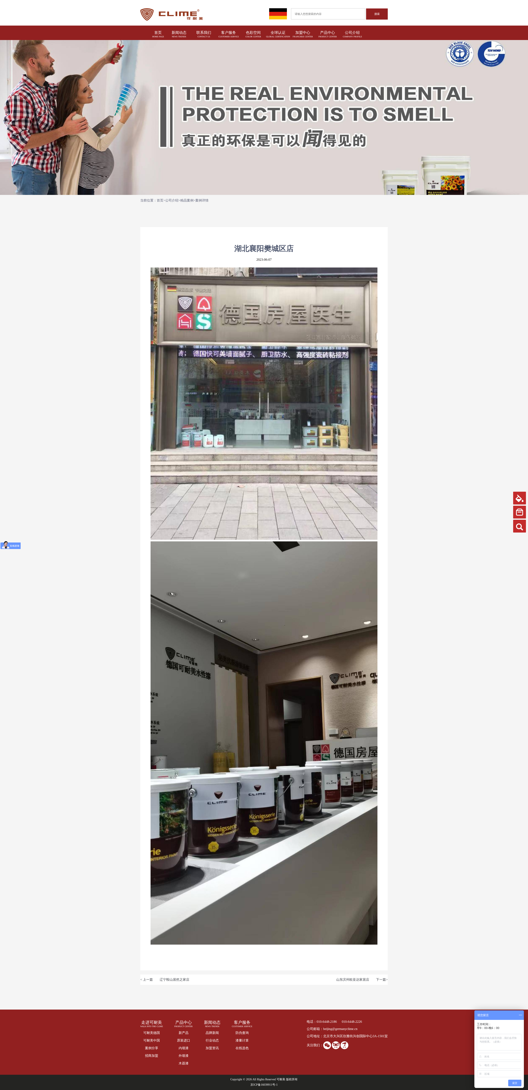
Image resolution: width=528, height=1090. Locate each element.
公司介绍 (352, 33)
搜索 (377, 13)
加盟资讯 (212, 1048)
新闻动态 (179, 33)
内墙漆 (184, 1048)
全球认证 (278, 33)
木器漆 (184, 1063)
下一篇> (382, 979)
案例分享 (151, 1048)
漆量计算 (242, 1040)
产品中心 (327, 33)
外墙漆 (184, 1055)
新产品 (184, 1033)
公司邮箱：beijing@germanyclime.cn (332, 1029)
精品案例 (186, 200)
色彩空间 (253, 33)
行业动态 (212, 1040)
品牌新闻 (212, 1033)
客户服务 (228, 33)
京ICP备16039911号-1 (264, 1084)
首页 (158, 33)
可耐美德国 (151, 1033)
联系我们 (203, 33)
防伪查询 (242, 1033)
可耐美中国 (151, 1040)
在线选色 (242, 1048)
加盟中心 (303, 33)
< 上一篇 (146, 979)
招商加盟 (151, 1055)
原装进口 (183, 1040)
